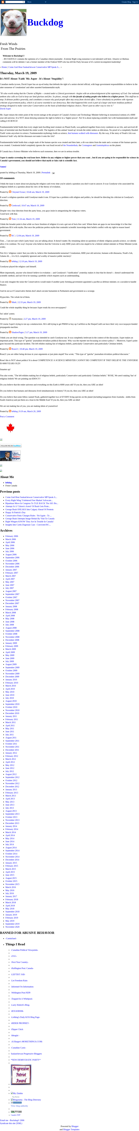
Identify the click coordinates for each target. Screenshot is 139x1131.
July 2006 (9, 551)
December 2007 (12, 603)
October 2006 (11, 561)
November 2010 (12, 710)
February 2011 (11, 719)
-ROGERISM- (17, 1011)
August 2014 (11, 847)
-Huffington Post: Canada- (22, 968)
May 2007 (9, 582)
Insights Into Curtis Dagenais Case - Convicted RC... (28, 525)
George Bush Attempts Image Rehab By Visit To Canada (29, 518)
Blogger (75, 1126)
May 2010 (9, 692)
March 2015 (10, 869)
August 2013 (11, 811)
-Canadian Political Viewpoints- (24, 950)
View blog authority (19, 1106)
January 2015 (11, 863)
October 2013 (11, 817)
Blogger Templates (71, 1129)
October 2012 (11, 780)
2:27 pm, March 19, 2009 (35, 319)
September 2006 (12, 557)
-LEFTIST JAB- (18, 974)
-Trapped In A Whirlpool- (22, 999)
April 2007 (10, 579)
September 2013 (12, 814)
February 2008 (11, 609)
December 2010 (12, 713)
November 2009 (12, 673)
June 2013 (9, 805)
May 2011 (9, 728)
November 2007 (12, 600)
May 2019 (9, 921)
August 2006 (11, 554)
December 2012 (12, 786)
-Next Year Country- (19, 962)
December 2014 (12, 860)
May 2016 (9, 890)
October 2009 (11, 670)
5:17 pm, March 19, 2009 (36, 332)
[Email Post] (52, 172)
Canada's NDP (15, 1115)
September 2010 (12, 704)
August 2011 (10, 737)
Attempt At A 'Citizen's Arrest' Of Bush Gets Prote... (27, 506)
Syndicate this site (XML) (11, 1123)
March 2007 (10, 576)
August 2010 (11, 701)
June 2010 (9, 695)
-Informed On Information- (22, 987)
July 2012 (9, 771)
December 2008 (12, 640)
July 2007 (9, 588)
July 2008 (9, 625)
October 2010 (11, 707)
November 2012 (12, 783)
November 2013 (12, 820)
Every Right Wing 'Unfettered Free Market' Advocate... (29, 500)
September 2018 (12, 911)
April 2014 (10, 835)
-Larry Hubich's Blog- (20, 1005)
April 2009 (10, 652)
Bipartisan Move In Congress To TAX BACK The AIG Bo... (31, 503)
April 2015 (10, 872)
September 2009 (12, 667)
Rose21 (15, 349)
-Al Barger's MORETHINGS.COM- (27, 1041)
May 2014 (9, 838)
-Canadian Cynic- (18, 1048)
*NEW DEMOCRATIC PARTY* (26, 1060)
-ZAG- (14, 956)
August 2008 (11, 628)
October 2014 (11, 854)
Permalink (46, 172)
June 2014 (9, 841)
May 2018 (9, 908)
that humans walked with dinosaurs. (83, 133)
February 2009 (11, 646)
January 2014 (11, 826)
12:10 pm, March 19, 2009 (30, 261)
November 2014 (12, 857)
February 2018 (11, 899)
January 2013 (11, 789)
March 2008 (10, 612)
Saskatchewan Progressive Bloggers (26, 1054)
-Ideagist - (15, 1035)
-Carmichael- (11, 938)
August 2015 (11, 878)
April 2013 (10, 799)
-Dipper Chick (17, 1029)
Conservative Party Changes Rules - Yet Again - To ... (28, 515)
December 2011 (12, 750)
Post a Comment (7, 416)
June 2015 (9, 875)
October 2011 (11, 744)
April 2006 (10, 542)
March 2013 (10, 796)
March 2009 (10, 649)
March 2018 (10, 902)
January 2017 (11, 896)
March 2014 (10, 832)
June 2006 (9, 548)
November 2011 (12, 747)
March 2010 (10, 686)
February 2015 (11, 866)
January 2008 (11, 606)
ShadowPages (18, 332)
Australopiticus (103, 145)
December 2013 (12, 823)
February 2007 (11, 573)
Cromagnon (87, 145)
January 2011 (11, 716)
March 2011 (10, 722)
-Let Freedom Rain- (19, 980)
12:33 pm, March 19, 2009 (29, 302)
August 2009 (11, 664)
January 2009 (11, 643)
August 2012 (11, 774)
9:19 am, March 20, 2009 (30, 411)
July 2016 (9, 893)
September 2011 (12, 741)
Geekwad (16, 205)
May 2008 (9, 618)
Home (4, 67)
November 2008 (12, 637)
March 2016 (10, 887)
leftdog (15, 261)
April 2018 (10, 905)
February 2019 (11, 918)
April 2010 (10, 689)
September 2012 (12, 777)
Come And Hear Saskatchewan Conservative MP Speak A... (34, 67)
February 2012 (11, 756)
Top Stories (15, 1097)
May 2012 (9, 765)
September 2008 (12, 631)
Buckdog (45, 22)
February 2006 (11, 536)
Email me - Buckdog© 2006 (12, 1120)
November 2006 (12, 564)
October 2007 (11, 597)
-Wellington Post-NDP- (21, 992)
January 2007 (11, 570)
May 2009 (9, 655)
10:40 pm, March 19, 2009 (31, 349)
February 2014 (11, 829)
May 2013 (9, 802)
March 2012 (10, 759)
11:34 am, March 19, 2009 (28, 219)
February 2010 (11, 683)
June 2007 (9, 585)
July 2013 (9, 808)
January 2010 (11, 679)
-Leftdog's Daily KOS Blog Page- (25, 1017)
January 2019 (11, 915)
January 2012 (11, 753)
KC (13, 235)
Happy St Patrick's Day (15, 512)
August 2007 (11, 591)
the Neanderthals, (70, 145)
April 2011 (10, 725)
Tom (14, 219)
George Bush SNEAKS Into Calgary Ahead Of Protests (29, 509)
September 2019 (12, 924)
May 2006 (9, 545)
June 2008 (9, 622)
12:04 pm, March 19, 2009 (27, 235)
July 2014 (9, 844)
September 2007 (12, 594)
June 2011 (9, 731)
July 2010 (9, 698)
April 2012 (10, 762)
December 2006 (12, 567)
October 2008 (11, 634)
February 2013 (11, 793)
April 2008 (10, 615)
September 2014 (12, 850)
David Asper (5, 108)
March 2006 (10, 539)
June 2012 (9, 768)
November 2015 (12, 884)
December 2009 (12, 676)
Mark (14, 302)
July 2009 (9, 661)
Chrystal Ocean (18, 192)
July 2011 (9, 734)
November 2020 (12, 927)
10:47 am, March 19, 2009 (32, 205)
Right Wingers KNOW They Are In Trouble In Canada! (29, 521)
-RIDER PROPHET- (20, 1023)
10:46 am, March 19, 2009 (37, 192)
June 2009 (9, 658)
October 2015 (11, 881)
